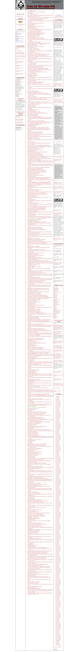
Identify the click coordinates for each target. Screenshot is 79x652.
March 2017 (58, 500)
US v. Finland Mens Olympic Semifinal (34, 41)
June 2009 (57, 586)
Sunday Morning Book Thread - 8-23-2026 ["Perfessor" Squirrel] (20, 56)
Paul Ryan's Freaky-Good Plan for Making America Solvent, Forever (39, 429)
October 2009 (58, 583)
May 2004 (57, 643)
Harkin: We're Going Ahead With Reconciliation (36, 328)
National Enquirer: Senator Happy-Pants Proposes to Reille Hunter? (38, 394)
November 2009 (58, 582)
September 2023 (58, 428)
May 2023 (57, 432)
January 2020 (58, 469)
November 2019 (58, 471)
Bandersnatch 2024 (18, 83)
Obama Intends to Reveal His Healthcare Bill (35, 155)
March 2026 (58, 400)
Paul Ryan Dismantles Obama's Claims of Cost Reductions (37, 55)
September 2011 (58, 561)
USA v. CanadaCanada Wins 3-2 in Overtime (33, 13)
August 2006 (58, 618)
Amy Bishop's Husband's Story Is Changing (35, 257)
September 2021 (58, 450)
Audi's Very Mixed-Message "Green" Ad (34, 427)
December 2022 (58, 436)
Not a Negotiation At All (32, 47)
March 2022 (58, 445)
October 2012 (58, 549)
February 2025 (58, 412)
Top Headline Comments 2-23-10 (33, 125)
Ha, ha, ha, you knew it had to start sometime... (35, 398)
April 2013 (57, 544)
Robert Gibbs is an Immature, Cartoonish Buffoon (36, 414)
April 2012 (57, 555)
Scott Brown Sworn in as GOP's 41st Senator (35, 499)
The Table (29, 508)
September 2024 (58, 417)
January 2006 (58, 624)
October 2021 (58, 449)
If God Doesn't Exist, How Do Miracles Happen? (35, 501)
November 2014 (58, 526)
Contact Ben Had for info (19, 130)
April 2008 (57, 599)
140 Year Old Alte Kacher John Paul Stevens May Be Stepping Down (39, 320)
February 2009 (58, 590)
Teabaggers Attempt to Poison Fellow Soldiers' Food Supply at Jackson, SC (40, 177)
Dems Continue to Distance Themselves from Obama (36, 249)
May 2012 (57, 554)
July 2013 (57, 541)
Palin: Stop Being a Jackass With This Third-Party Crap (37, 209)
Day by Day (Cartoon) (57, 299)
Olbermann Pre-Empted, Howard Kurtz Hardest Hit (36, 81)
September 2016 (58, 506)
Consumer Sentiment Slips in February (36, 338)
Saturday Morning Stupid (32, 150)
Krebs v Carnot (56, 180)
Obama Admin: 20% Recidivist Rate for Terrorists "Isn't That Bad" (38, 289)
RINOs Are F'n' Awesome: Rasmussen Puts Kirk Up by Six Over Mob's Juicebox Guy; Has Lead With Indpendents (39, 513)
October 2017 (58, 494)
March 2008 (58, 600)
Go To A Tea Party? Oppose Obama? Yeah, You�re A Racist (38, 242)
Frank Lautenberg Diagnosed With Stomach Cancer (36, 169)
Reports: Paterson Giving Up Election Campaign (36, 46)
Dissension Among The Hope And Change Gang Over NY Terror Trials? (39, 486)
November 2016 (58, 504)
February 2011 (58, 568)
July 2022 (57, 441)
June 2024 (57, 420)
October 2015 (58, 516)
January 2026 (58, 402)
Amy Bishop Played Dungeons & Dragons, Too (36, 255)
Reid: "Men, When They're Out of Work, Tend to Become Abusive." (38, 127)
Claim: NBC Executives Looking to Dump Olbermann (36, 11)
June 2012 (57, 553)
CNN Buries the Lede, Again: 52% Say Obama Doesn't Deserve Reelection (40, 241)
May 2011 (57, 565)
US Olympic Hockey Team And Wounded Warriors (36, 23)
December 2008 (58, 592)
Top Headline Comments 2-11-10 (33, 369)
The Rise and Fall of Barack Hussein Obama (35, 586)
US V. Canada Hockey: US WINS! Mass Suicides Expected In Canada (39, 143)
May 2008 (57, 598)
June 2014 (57, 531)
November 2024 (58, 415)
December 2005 (58, 625)
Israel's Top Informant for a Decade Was (38, 101)
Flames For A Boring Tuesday (33, 115)
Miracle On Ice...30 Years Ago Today (34, 135)
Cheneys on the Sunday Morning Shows (34, 299)
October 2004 (58, 638)
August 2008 (58, 596)
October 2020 (58, 460)
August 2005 (58, 629)
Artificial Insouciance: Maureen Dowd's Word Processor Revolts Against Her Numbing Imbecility (58, 384)
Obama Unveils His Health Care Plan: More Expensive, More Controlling (39, 136)
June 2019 (57, 475)
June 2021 (57, 453)
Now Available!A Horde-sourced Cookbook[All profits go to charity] (58, 16)
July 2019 (57, 474)
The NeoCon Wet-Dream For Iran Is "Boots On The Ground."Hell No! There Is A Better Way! (20, 53)
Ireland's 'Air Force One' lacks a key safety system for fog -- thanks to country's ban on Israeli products (58, 192)
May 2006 (57, 621)
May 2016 (57, 509)
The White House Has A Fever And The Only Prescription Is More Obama (39, 282)
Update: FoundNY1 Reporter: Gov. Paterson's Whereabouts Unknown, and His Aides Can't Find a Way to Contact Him (40, 62)
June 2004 (57, 642)
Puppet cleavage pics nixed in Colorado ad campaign (36, 120)
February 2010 (58, 579)
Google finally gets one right (58, 47)
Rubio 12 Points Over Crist (32, 587)
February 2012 (58, 557)
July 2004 (57, 641)
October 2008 (58, 594)
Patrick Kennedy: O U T (32, 344)
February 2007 (58, 612)
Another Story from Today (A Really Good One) (35, 175)
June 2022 (57, 442)
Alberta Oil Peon (56, 253)
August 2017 (58, 496)
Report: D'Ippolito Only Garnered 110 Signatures (35, 228)
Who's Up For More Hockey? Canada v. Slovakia (35, 37)
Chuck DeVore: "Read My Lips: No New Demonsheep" (36, 515)
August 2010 (58, 573)
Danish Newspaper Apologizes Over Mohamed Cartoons (37, 44)
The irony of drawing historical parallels (34, 493)
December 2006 (58, 614)
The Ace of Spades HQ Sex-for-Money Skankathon (58, 372)
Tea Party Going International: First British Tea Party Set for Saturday (39, 43)
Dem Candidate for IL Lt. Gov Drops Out (34, 439)
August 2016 (58, 507)
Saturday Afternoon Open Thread (33, 452)
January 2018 (58, 491)
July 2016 (57, 508)
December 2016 (58, 503)
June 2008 (57, 597)
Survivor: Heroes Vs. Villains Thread (34, 53)
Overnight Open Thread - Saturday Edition (34, 448)
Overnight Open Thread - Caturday (33, 148)
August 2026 (58, 396)
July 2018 (57, 485)
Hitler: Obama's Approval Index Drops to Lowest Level (37, 33)
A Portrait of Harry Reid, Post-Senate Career (35, 116)
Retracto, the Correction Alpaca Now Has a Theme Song (37, 411)
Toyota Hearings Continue (32, 106)
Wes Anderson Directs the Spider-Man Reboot (35, 417)
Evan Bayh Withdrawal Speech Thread (34, 277)
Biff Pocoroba (56, 280)
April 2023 (57, 433)
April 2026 (57, 399)
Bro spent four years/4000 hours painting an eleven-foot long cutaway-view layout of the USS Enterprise (58, 188)
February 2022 (58, 446)
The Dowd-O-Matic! (57, 387)
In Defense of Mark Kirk (32, 510)
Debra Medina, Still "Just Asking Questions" (35, 311)
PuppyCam (30, 521)
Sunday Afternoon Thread (32, 300)
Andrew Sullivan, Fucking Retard (33, 531)
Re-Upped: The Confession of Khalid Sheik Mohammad (37, 208)
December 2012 (58, 547)
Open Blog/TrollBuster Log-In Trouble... (34, 588)
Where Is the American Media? (33, 345)
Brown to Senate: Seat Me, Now (33, 533)
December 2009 (58, 581)
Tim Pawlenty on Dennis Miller (33, 203)
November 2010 (58, 571)
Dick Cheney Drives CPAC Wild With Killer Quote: (39, 185)
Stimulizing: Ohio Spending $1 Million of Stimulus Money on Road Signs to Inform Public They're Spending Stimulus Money (40, 477)
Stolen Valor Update (31, 456)
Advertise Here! (20, 14)
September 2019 (58, 472)
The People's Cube (56, 313)
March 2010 (58, 578)
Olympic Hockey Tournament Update (34, 173)
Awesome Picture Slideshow (32, 431)
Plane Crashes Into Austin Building (40, 191)
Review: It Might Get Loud (32, 196)
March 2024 (58, 422)
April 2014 (57, 533)
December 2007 (58, 603)
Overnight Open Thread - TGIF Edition (34, 35)
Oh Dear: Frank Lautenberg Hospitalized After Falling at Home (38, 260)
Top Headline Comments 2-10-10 (33, 408)
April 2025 (57, 410)
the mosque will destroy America (58, 33)
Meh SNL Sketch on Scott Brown (33, 583)
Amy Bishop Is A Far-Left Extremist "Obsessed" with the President (38, 291)
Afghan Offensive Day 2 (32, 304)
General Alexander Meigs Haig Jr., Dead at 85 (35, 149)
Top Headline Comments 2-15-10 (33, 290)
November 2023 (58, 426)
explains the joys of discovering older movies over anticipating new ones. (58, 86)
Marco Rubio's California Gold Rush (34, 238)
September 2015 (58, 517)
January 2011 (58, 569)
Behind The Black (56, 288)
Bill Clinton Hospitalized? (32, 357)
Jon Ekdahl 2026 (18, 79)
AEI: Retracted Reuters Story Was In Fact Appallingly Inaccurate (38, 551)
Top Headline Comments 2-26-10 (33, 48)
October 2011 (58, 560)
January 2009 (58, 591)
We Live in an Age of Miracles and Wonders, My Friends (37, 229)
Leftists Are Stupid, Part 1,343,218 (33, 370)
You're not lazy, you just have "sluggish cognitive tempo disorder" (38, 298)
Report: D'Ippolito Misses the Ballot (34, 246)
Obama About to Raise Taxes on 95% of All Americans (37, 558)
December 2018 (58, 481)
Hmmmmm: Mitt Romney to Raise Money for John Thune (37, 524)
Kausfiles (55, 308)
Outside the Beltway (56, 311)
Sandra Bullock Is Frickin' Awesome (34, 318)
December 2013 (58, 536)
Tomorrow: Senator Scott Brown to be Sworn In (35, 526)
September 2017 (58, 495)
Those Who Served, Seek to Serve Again (34, 294)
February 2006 (58, 623)
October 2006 (58, 616)
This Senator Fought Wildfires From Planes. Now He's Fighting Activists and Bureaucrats (58, 22)
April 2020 (57, 466)
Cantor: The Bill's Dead (32, 73)
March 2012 (58, 556)
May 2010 (57, 576)
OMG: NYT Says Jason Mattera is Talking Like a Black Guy (37, 151)
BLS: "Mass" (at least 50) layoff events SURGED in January (37, 113)
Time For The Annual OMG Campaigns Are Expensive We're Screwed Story (40, 117)
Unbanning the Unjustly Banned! (33, 210)
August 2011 (58, 562)
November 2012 (58, 548)
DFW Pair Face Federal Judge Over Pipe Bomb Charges (37, 239)
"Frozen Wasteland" (31, 360)
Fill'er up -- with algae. (31, 144)
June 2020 (57, 464)
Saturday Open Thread (31, 306)
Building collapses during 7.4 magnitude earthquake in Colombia (58, 160)
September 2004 (58, 639)
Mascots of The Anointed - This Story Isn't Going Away (20, 74)
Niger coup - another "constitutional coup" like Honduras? (37, 171)
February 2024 (58, 423)
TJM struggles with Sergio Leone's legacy (57, 210)
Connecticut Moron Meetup (32, 45)
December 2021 (58, 447)
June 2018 (57, 486)
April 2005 (57, 633)
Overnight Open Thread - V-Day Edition (34, 292)
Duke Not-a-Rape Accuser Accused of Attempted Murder (37, 193)
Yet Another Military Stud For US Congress (35, 454)
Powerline (55, 314)
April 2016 (57, 510)
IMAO (55, 306)
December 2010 (58, 570)
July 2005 (57, 630)
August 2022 (58, 440)
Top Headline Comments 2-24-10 (33, 109)
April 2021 (57, 455)
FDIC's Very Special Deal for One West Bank (35, 348)
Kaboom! (55, 323)
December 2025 (58, 403)
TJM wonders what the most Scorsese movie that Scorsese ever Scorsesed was (58, 239)
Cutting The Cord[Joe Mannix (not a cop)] (19, 117)
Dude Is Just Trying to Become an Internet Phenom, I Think (37, 295)
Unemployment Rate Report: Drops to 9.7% (35, 485)
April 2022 (57, 444)
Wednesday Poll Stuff (31, 105)
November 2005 (58, 626)
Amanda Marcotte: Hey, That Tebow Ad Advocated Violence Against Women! (40, 430)
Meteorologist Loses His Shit (32, 455)
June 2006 (57, 620)
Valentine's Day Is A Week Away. (33, 435)
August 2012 (58, 551)
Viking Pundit (56, 317)
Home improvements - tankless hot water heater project (37, 445)
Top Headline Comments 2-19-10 (33, 174)
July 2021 (57, 452)
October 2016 (58, 505)
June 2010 (57, 575)
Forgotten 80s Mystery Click (58, 143)
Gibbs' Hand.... (30, 410)
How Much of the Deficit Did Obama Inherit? (35, 451)
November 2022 (58, 437)
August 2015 (58, 518)
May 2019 (57, 476)
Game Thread (30, 442)
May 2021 (57, 454)
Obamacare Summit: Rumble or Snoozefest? (35, 83)
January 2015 (58, 524)
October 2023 (58, 427)
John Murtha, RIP (31, 428)
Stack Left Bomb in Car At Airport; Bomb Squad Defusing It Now (38, 178)
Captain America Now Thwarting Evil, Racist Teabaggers (37, 412)
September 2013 (58, 539)
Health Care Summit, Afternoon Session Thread (35, 66)
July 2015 (57, 519)
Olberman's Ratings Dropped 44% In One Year (35, 565)
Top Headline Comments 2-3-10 (33, 545)
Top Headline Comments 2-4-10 (33, 517)
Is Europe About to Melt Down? (33, 432)
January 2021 (58, 458)
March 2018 (58, 489)
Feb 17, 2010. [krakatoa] (37, 218)
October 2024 (58, 416)
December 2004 (58, 636)
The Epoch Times (56, 302)
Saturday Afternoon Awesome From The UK (35, 31)
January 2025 (58, 413)
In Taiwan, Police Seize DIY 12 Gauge (35, 240)
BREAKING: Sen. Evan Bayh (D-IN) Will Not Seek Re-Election (38, 288)
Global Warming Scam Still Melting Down (35, 227)
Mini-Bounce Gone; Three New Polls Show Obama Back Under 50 (38, 478)
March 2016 (58, 511)
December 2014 (58, 525)
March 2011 (58, 567)
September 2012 (58, 550)
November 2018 (58, 482)
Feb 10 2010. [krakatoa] (37, 407)
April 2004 (57, 644)
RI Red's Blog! (56, 287)
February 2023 (58, 434)
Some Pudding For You (31, 340)
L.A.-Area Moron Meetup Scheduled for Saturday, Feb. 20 (37, 312)
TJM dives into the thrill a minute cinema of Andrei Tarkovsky (58, 157)
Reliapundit (55, 316)
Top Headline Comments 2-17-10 (33, 220)
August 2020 (58, 462)
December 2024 (58, 414)
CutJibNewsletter (56, 289)
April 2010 (57, 577)
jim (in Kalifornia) (56, 244)
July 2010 (57, 574)
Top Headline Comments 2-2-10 (33, 573)
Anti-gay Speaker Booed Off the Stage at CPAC (35, 154)
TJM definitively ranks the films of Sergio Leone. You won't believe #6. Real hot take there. (58, 183)
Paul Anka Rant (31, 498)
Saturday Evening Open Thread (33, 28)
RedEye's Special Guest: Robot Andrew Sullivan (36, 324)
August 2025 (58, 407)
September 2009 (58, 584)
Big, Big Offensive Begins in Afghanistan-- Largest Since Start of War (39, 319)
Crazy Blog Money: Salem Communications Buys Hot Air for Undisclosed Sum (40, 217)
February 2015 (58, 523)
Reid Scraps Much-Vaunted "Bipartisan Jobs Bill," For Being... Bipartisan (39, 351)
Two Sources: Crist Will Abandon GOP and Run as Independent (38, 68)
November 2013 (58, 537)
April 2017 (57, 499)
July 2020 (57, 463)
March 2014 (58, 534)
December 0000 (58, 645)
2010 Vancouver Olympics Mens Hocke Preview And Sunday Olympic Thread (40, 297)
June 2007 (57, 609)
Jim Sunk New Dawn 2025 (19, 81)
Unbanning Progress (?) (31, 186)
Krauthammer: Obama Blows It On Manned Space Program (37, 329)
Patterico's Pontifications (57, 312)
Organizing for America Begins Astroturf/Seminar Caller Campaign (39, 54)
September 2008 (58, 595)
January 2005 (58, 635)
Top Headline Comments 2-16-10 (33, 254)
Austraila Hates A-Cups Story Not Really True (35, 466)
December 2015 (58, 514)
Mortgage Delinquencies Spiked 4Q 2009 (34, 219)
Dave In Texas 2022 (18, 89)
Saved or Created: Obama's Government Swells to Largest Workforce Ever (40, 571)
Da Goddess (55, 296)
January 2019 (58, 480)
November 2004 (58, 637)
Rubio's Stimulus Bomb (32, 406)
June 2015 (57, 520)
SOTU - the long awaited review (38, 574)
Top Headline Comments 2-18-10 (33, 195)
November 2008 (58, 593)
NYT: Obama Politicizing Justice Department (35, 281)
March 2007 (58, 611)
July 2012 (57, 552)
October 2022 (58, 438)
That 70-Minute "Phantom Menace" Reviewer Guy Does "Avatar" (38, 576)
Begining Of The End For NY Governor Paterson (35, 67)
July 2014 (57, 530)
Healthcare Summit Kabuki (32, 74)
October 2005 (58, 627)
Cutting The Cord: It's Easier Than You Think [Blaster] (20, 119)
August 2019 (58, 473)
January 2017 (58, 502)
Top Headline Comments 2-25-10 (33, 75)
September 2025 (58, 406)
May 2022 (57, 443)
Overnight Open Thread (31, 10)
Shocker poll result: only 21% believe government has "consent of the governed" (40, 134)
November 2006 (58, 615)
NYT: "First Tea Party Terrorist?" (33, 90)
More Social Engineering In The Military (34, 111)
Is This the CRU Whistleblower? (33, 491)
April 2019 (57, 477)
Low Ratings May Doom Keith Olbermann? (35, 538)
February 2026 (58, 401)
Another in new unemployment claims (38, 194)
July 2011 (57, 563)
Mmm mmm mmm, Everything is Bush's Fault (35, 168)
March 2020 (58, 467)
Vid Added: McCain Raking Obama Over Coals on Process (37, 71)
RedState (55, 315)
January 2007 (58, 613)
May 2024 (57, 421)
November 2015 (58, 515)
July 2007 (57, 608)
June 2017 (57, 497)
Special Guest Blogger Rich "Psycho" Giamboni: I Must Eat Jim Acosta (58, 351)
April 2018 (57, 488)
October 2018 (58, 483)
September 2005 (58, 628)
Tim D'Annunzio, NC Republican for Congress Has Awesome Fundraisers (39, 223)
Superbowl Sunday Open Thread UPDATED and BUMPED (37, 444)
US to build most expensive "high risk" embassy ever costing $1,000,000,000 (40, 50)
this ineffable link (58, 141)
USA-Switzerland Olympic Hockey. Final (34, 91)
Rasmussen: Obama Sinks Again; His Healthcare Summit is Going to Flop (40, 146)
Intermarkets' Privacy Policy (20, 16)
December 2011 (58, 559)
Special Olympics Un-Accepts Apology (34, 525)
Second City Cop (56, 291)
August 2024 (58, 418)
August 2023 (58, 429)
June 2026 (57, 397)
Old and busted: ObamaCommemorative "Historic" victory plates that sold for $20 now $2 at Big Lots (40, 65)
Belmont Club (56, 294)
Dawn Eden (55, 298)
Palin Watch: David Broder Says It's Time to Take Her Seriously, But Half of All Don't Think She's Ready (40, 363)
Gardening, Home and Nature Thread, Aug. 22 (20, 71)
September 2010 (58, 572)
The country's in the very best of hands (34, 49)
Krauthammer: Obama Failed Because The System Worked (37, 170)
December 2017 (58, 492)
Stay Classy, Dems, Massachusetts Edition (35, 509)
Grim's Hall (55, 303)
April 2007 (57, 610)
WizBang (55, 318)
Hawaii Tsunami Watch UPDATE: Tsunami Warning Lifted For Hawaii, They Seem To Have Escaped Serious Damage (40, 30)
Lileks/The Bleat (56, 309)
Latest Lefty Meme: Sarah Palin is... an (35, 189)
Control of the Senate (31, 284)
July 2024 (57, 419)
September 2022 (58, 439)
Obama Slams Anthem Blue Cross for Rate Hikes (36, 147)
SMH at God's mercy (57, 262)
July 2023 (57, 430)
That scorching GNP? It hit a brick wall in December (36, 418)
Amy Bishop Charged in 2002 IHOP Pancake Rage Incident (37, 221)
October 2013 (58, 538)
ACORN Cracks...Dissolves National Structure (35, 131)
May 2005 (57, 632)
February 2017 (58, 501)
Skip (54, 248)
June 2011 (57, 564)
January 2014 (58, 535)
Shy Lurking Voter (56, 266)
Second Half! (30, 441)
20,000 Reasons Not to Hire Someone (34, 518)
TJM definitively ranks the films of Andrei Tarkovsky (58, 84)
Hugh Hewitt (55, 305)
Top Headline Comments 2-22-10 (33, 137)
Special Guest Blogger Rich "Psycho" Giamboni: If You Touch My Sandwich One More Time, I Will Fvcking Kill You (58, 347)
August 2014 (58, 529)
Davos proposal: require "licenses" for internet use (36, 305)
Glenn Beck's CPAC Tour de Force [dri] (34, 138)
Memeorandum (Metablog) (58, 310)
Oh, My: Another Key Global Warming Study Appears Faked (37, 553)
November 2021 (58, 448)
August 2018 (58, 484)
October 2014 (58, 527)
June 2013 (57, 542)
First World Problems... (19, 50)
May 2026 (57, 398)
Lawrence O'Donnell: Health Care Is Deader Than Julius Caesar (38, 564)
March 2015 (58, 522)
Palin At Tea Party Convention (33, 449)
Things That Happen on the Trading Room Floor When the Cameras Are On (40, 550)
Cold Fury (55, 295)
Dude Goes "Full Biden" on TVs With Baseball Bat (36, 347)
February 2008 (58, 601)
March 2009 (58, 589)
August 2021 (58, 451)
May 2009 (57, 587)
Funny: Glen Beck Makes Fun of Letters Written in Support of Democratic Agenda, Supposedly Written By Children (39, 70)
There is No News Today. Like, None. (34, 483)
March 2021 (58, 456)
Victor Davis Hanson (57, 304)
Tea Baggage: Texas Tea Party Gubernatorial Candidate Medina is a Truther (40, 361)
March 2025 (58, 411)
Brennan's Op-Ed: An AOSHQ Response (34, 422)
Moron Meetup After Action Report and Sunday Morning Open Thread (39, 145)
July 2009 (57, 585)
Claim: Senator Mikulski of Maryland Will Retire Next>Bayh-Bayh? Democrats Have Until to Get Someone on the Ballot (40, 273)
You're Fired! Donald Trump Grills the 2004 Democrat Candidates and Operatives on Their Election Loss (58, 333)
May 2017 (57, 498)
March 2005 (58, 634)
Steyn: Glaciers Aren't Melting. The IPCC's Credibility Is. (37, 463)
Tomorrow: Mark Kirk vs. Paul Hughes (34, 581)
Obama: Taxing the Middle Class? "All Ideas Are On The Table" (38, 352)
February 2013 (58, 546)
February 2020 (58, 468)
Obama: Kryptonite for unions (32, 24)
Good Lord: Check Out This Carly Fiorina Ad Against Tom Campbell (39, 520)
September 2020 (58, 461)
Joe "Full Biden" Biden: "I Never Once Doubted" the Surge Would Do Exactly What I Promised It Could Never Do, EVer (40, 271)
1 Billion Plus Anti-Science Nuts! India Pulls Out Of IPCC (37, 484)
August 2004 (58, 640)
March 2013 (58, 545)
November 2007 (58, 604)
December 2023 (58, 425)
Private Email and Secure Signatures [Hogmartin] (19, 122)
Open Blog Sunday (31, 25)
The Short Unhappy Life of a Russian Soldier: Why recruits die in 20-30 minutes (58, 213)
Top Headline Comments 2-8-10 (33, 434)
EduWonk (55, 300)
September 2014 (58, 528)
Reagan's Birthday (31, 450)
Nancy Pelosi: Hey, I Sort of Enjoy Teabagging (35, 19)
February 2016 (58, 512)
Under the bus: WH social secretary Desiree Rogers (36, 38)
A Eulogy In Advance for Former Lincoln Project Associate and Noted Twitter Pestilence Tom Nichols (58, 342)
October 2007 (58, 605)
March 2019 (58, 478)
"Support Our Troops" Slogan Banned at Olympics (36, 252)
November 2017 (58, 493)
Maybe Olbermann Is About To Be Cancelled (35, 339)
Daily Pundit (55, 297)
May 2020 (57, 465)
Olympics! (29, 230)
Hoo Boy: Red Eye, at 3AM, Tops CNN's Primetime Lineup (37, 426)
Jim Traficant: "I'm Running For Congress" (34, 523)
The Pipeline (55, 290)
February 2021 (58, 457)
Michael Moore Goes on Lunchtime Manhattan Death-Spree (58, 379)
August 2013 (58, 540)
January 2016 (58, 513)
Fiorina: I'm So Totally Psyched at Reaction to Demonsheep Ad (38, 500)
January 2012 (58, 558)
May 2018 (57, 487)
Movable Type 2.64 (56, 649)
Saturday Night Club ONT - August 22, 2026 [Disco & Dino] (20, 62)
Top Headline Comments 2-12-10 (33, 341)
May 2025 (57, 409)
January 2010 (58, 580)
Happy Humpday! (31, 544)
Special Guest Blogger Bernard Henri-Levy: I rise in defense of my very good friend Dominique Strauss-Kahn (58, 361)
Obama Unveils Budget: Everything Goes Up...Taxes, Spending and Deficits (40, 593)
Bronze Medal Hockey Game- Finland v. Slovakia (36, 26)
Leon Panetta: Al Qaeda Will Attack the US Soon (36, 516)
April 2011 (57, 566)
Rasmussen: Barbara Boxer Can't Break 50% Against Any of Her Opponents (40, 261)
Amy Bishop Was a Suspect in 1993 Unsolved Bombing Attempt (38, 296)
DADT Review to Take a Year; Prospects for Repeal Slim (37, 547)
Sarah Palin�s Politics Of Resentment (34, 379)
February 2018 (58, 490)
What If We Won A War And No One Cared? (35, 133)
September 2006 (58, 617)
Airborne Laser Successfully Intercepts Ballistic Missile (37, 342)
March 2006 (58, 622)
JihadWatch (55, 307)
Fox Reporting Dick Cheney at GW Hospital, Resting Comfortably (38, 128)
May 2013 (57, 543)
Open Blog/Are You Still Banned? (33, 114)
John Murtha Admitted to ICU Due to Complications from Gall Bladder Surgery (40, 556)
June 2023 (57, 431)
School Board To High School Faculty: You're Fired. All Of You (38, 93)
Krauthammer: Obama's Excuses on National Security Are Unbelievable (39, 216)
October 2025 (58, 405)
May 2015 (57, 521)
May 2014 (57, 532)
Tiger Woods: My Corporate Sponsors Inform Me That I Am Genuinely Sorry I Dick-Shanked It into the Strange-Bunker (40, 159)
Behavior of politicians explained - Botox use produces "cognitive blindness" (40, 374)
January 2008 (58, 602)
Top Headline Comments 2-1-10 (33, 594)
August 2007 (58, 607)
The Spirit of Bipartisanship (32, 372)
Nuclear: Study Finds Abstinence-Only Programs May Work (37, 557)
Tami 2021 (17, 92)
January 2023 (58, 435)
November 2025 (58, 404)
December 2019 (58, 470)
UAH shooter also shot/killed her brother (34, 301)
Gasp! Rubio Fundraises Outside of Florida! (35, 124)
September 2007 (58, 606)
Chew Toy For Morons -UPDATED (33, 511)
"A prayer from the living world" (33, 36)
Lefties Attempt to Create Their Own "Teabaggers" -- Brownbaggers (39, 167)
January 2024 (58, 424)
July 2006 (57, 619)
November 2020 (58, 459)
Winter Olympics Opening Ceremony (34, 310)
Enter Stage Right (56, 301)
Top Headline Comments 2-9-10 (33, 424)
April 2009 (57, 588)
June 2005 (57, 631)
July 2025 (57, 408)
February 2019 (58, 479)
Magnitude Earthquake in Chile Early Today (35, 34)
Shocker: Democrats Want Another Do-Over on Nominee (37, 507)
